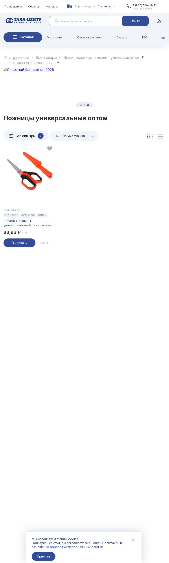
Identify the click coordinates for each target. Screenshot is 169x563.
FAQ (144, 37)
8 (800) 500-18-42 (145, 5)
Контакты (52, 6)
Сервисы (34, 6)
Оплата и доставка (89, 37)
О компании (54, 37)
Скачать (122, 37)
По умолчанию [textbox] (73, 136)
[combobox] (74, 136)
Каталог (27, 37)
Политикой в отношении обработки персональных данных (77, 545)
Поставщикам (14, 6)
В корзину (19, 243)
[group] (84, 87)
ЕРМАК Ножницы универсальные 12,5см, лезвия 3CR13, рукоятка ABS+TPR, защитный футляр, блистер (27, 223)
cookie (73, 539)
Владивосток (106, 6)
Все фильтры (29, 136)
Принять (43, 556)
